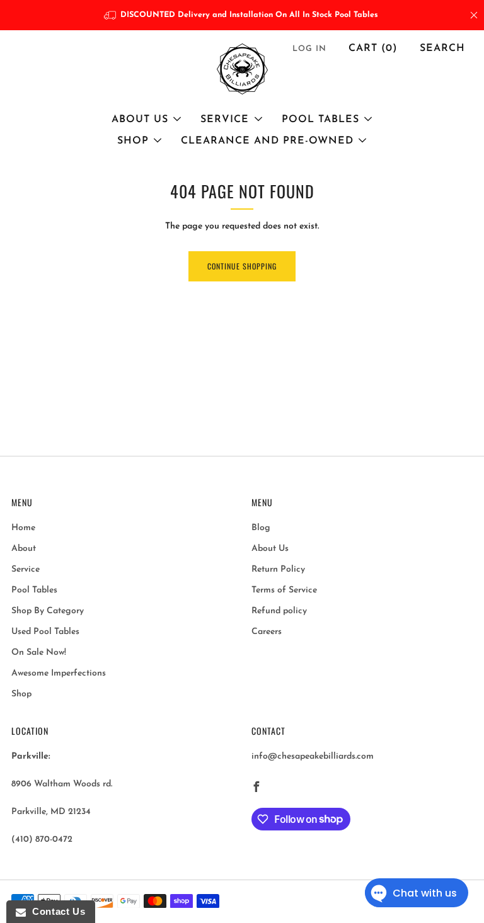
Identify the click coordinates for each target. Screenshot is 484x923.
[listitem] (242, 15)
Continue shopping (242, 266)
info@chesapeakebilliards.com (312, 756)
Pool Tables (320, 120)
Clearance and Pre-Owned (267, 141)
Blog (260, 528)
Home (23, 528)
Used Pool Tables (45, 632)
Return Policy (278, 569)
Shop (133, 141)
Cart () (373, 48)
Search (442, 48)
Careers (266, 632)
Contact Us (55, 911)
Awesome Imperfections (58, 673)
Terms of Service (284, 590)
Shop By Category (47, 611)
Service (224, 120)
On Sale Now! (38, 652)
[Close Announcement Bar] (474, 15)
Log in (309, 49)
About (23, 548)
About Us (140, 120)
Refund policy (279, 611)
